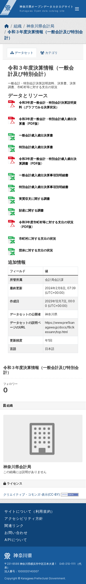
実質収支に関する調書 (34, 198)
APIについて (15, 539)
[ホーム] (6, 26)
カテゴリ (51, 52)
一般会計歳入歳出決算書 (36, 135)
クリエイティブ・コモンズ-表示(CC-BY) (31, 494)
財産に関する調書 (31, 210)
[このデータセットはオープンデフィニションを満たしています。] (70, 494)
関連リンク (14, 525)
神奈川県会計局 (40, 26)
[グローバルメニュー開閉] (77, 8)
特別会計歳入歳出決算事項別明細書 (43, 187)
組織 (18, 26)
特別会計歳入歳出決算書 (36, 147)
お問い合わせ (16, 532)
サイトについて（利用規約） (29, 511)
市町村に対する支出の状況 (37, 238)
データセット (23, 52)
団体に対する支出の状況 (36, 250)
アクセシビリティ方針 (23, 518)
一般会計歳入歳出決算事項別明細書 (43, 175)
